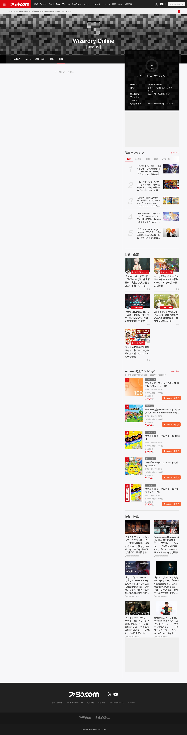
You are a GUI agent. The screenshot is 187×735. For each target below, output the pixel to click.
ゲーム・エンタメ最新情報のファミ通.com (23, 11)
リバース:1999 (166, 307)
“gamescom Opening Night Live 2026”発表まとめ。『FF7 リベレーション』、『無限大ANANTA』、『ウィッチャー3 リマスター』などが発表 (166, 544)
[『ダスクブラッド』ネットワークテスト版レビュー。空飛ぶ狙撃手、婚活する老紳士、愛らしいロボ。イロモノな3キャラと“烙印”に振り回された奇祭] (137, 527)
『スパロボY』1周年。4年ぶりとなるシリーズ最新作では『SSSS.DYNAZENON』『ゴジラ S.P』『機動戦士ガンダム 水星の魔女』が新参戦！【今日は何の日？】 (149, 170)
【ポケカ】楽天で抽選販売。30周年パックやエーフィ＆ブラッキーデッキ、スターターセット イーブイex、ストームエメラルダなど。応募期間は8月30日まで (149, 202)
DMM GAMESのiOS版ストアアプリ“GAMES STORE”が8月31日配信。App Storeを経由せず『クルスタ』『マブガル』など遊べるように (149, 218)
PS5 (58, 4)
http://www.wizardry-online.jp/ (160, 103)
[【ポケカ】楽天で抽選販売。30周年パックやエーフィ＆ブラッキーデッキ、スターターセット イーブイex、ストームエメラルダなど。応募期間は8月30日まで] (171, 200)
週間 (148, 159)
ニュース (106, 4)
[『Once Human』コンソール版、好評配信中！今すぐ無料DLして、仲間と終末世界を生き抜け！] (137, 301)
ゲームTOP (15, 59)
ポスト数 (166, 159)
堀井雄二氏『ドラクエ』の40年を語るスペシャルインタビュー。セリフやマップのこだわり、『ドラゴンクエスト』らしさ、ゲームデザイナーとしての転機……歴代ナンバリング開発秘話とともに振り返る (166, 625)
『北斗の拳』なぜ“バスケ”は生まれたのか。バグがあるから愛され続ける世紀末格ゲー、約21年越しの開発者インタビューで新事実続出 (148, 186)
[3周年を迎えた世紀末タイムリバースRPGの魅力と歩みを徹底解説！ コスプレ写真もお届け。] (166, 301)
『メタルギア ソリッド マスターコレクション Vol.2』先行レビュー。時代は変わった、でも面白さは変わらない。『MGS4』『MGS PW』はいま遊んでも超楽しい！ (137, 625)
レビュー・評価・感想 (34, 59)
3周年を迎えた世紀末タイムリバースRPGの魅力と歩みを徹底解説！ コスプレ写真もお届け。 (166, 316)
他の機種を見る (163, 94)
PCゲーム (66, 4)
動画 (114, 4)
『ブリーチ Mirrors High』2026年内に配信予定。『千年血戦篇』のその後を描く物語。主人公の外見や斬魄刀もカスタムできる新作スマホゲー (149, 233)
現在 (129, 159)
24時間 (138, 159)
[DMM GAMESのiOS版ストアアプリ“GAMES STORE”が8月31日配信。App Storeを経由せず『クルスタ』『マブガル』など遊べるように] (171, 216)
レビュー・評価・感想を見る (150, 76)
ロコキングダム (166, 272)
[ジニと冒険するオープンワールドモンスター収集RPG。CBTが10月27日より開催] (166, 265)
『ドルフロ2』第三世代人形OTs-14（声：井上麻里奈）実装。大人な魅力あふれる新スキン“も (137, 281)
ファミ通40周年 (138, 343)
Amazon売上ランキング (140, 371)
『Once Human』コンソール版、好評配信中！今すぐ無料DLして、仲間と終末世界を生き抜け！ (137, 316)
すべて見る (175, 153)
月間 (156, 159)
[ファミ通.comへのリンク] (20, 4)
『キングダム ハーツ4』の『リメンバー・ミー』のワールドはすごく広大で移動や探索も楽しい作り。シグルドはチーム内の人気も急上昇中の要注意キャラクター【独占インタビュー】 (137, 585)
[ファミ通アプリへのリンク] (85, 717)
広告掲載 (131, 702)
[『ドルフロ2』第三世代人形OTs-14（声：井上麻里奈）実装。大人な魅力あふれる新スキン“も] (137, 265)
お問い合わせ (57, 702)
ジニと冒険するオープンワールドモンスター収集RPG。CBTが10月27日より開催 (166, 281)
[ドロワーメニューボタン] (4, 4)
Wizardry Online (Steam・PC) (53, 11)
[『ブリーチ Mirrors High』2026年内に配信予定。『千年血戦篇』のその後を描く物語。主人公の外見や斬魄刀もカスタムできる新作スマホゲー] (171, 232)
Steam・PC (152, 94)
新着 (36, 4)
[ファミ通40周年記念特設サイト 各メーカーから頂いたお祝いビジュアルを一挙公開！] (137, 336)
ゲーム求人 (96, 4)
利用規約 (90, 702)
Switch (51, 4)
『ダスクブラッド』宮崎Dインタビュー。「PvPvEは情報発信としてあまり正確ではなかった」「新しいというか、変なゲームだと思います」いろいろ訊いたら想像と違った (166, 585)
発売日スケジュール (80, 4)
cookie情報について (116, 702)
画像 (52, 59)
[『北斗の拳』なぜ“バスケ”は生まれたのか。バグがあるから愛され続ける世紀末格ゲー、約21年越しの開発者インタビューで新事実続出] (171, 184)
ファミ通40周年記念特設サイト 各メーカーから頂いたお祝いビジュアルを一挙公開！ (137, 352)
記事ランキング (134, 152)
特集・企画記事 (125, 4)
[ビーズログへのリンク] (103, 717)
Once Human (137, 307)
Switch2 (43, 4)
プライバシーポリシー (74, 702)
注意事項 (101, 702)
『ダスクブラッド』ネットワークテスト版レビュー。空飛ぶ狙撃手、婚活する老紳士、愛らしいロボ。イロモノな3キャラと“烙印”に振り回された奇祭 (137, 544)
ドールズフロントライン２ (140, 272)
